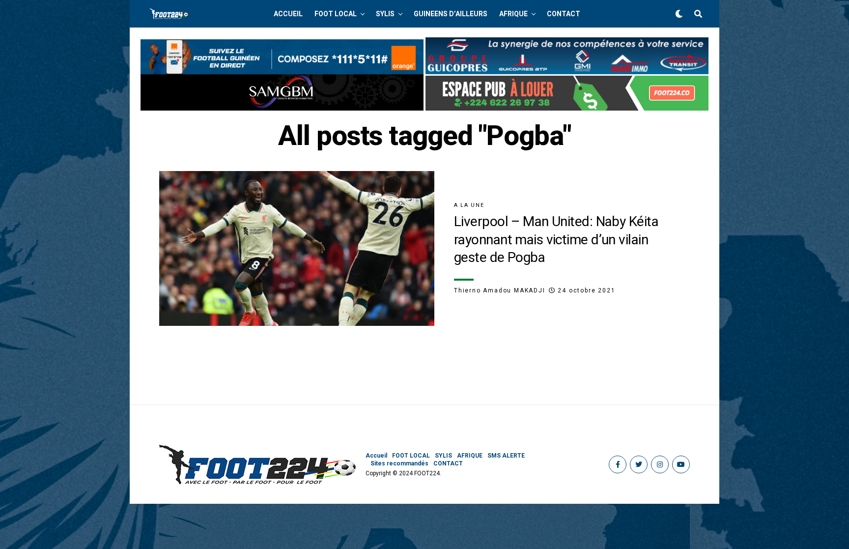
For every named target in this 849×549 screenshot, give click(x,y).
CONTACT (563, 14)
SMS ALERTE (506, 455)
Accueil (288, 14)
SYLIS (385, 14)
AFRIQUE (513, 14)
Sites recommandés (399, 463)
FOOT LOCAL (335, 14)
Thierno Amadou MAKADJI (499, 290)
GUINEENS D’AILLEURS (450, 14)
